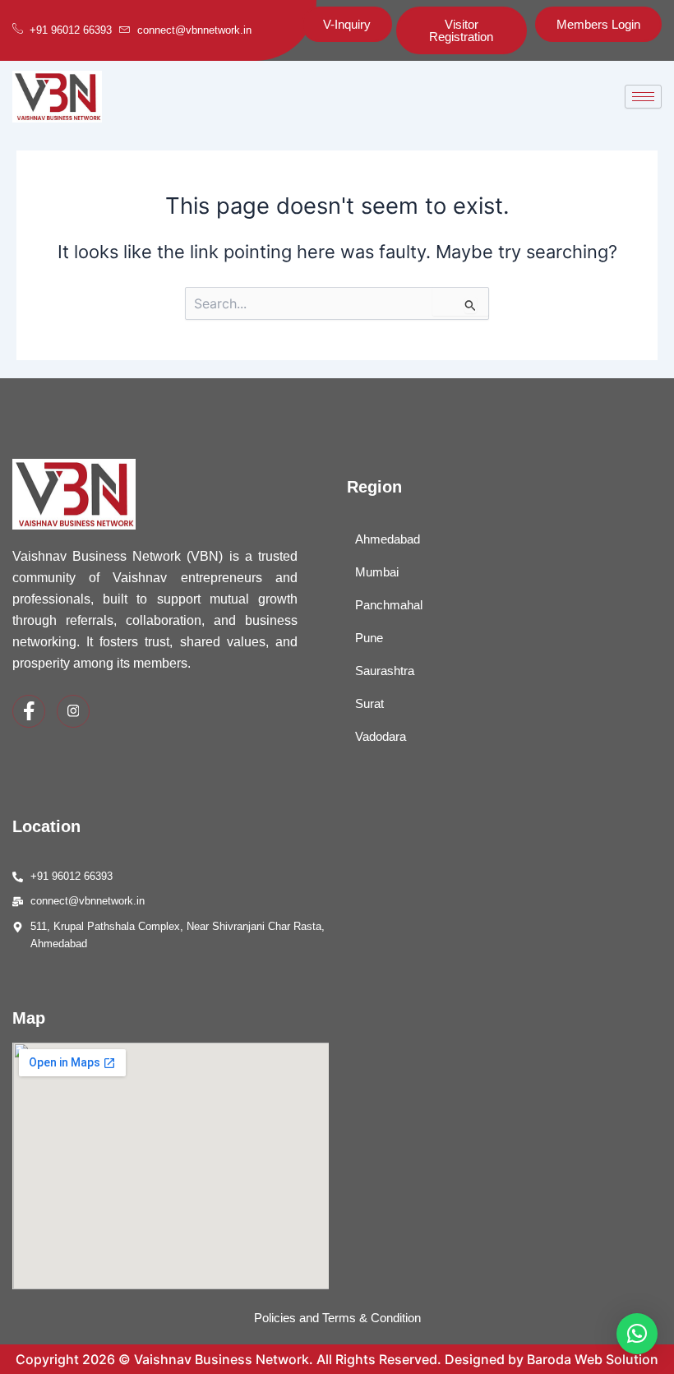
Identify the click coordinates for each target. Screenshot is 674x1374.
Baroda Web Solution (592, 1359)
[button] (637, 1333)
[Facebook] (28, 711)
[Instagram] (73, 711)
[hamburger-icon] (643, 97)
